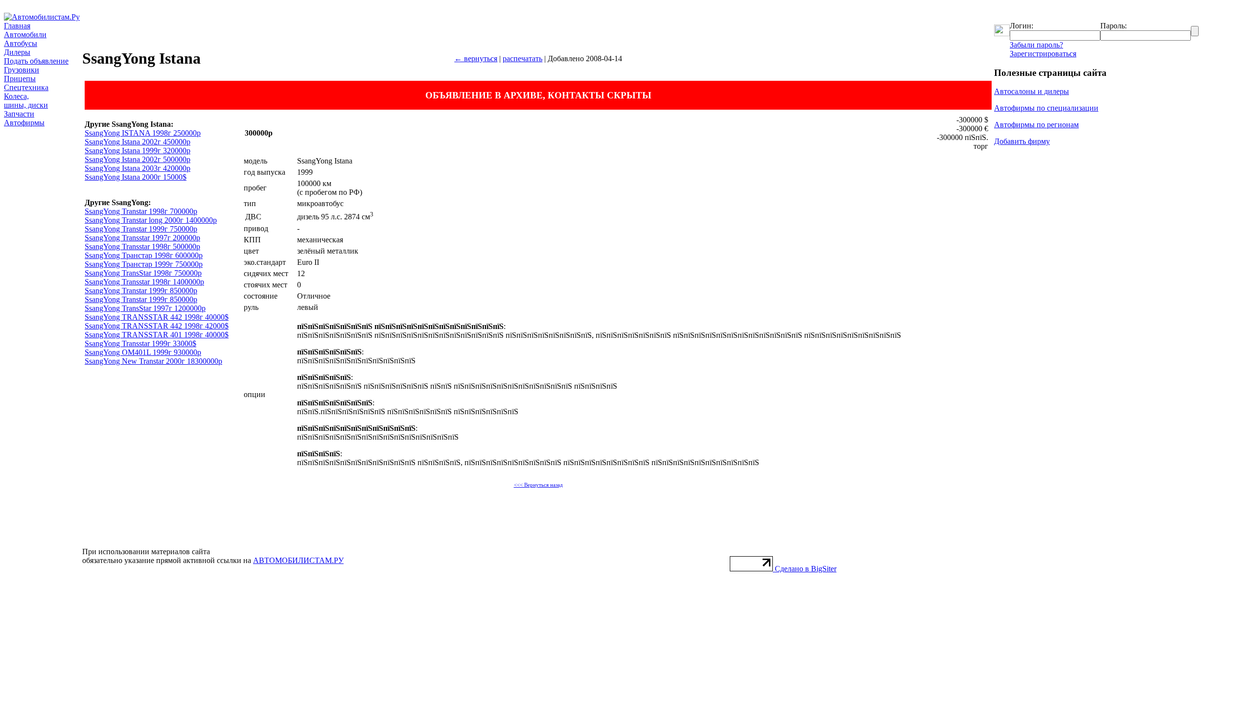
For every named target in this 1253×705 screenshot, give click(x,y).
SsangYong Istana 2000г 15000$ (135, 177)
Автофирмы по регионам (1036, 124)
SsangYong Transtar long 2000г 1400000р (151, 220)
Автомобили (25, 34)
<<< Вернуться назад (538, 485)
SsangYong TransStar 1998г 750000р (143, 273)
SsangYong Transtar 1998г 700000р (141, 211)
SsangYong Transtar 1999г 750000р (141, 229)
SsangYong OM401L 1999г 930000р (143, 352)
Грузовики (21, 70)
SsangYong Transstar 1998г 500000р (142, 246)
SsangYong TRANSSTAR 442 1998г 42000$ (157, 326)
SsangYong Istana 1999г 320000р (137, 150)
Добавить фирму (1022, 141)
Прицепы (20, 78)
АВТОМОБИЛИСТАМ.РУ (298, 560)
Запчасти (19, 114)
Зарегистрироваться (1043, 53)
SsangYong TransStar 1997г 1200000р (145, 308)
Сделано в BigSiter (805, 568)
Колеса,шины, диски (26, 100)
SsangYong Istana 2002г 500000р (137, 159)
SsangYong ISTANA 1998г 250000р (143, 133)
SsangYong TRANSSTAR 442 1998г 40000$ (157, 317)
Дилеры (17, 52)
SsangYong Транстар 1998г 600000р (144, 255)
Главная (17, 26)
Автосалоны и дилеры (1031, 91)
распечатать (522, 58)
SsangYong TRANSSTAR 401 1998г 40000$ (157, 334)
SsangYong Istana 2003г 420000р (137, 168)
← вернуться (475, 58)
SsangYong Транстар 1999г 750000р (144, 264)
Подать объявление (36, 61)
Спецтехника (26, 87)
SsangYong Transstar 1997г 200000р (142, 238)
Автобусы (20, 43)
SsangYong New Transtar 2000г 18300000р (153, 361)
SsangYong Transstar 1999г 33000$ (140, 343)
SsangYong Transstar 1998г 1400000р (144, 282)
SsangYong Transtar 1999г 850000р (141, 290)
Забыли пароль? (1036, 45)
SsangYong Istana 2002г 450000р (137, 142)
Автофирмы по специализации (1046, 108)
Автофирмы (24, 122)
